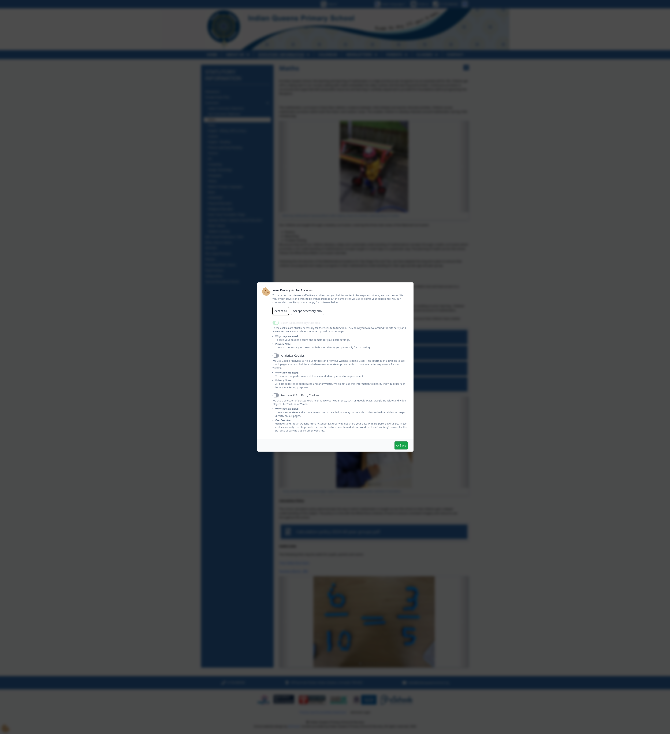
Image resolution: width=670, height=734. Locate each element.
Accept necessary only (307, 311)
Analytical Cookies (293, 355)
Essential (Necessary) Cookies (300, 323)
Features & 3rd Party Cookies (300, 395)
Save (402, 445)
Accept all (280, 311)
